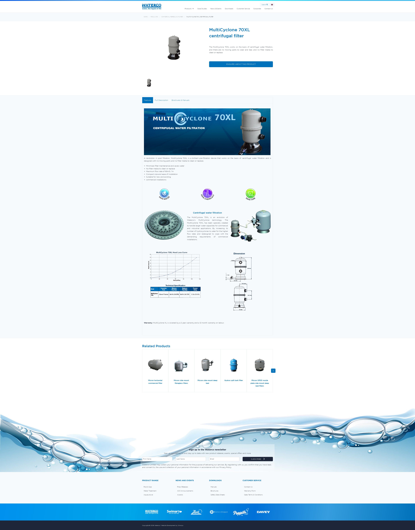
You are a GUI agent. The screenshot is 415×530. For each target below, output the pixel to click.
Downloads (229, 9)
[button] (273, 371)
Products (188, 9)
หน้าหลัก (272, 5)
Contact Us (268, 9)
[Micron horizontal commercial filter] (155, 365)
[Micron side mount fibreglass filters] (181, 365)
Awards (180, 495)
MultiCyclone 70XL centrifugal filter (199, 16)
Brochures (214, 491)
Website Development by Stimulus (172, 525)
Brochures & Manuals (180, 100)
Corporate (257, 9)
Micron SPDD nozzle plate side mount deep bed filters (260, 383)
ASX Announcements (185, 491)
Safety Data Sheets (218, 495)
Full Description (161, 100)
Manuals (214, 487)
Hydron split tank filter (233, 380)
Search (264, 4)
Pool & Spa (154, 16)
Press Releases (182, 487)
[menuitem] (157, 487)
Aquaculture (148, 495)
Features (147, 100)
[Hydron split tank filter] (234, 365)
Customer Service (243, 9)
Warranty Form (250, 491)
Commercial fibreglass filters (172, 16)
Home (145, 16)
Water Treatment (150, 491)
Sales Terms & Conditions (253, 495)
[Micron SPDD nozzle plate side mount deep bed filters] (260, 365)
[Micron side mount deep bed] (207, 365)
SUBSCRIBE (256, 459)
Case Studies (202, 9)
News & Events (215, 9)
